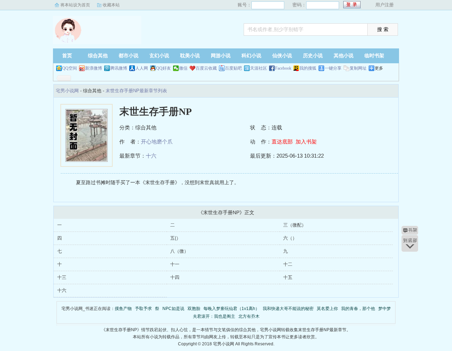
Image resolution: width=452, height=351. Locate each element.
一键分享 (333, 68)
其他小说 (343, 55)
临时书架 (374, 55)
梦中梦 (384, 308)
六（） (290, 238)
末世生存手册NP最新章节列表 (136, 90)
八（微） (179, 251)
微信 (183, 68)
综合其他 (98, 55)
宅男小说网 (97, 30)
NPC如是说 (173, 308)
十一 (174, 264)
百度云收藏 (206, 68)
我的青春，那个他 (358, 308)
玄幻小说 (159, 55)
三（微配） (294, 225)
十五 (287, 277)
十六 (151, 156)
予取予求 (143, 308)
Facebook (283, 68)
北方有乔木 (249, 316)
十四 (174, 277)
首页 (67, 55)
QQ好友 (163, 68)
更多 (379, 68)
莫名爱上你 (327, 308)
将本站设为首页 (75, 4)
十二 (287, 264)
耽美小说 (190, 55)
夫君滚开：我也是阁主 (214, 316)
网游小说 (221, 55)
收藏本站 (111, 4)
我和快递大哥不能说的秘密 (288, 308)
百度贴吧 (233, 68)
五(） (175, 238)
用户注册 (384, 4)
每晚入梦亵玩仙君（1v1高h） (231, 308)
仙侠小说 (282, 55)
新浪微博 (93, 68)
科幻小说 (251, 55)
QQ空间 (69, 68)
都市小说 (128, 55)
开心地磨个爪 (157, 142)
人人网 (141, 68)
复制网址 (358, 68)
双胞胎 (194, 308)
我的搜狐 (307, 68)
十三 (61, 277)
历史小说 (313, 55)
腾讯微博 (118, 68)
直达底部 (282, 142)
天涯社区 (258, 68)
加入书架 (306, 142)
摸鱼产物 (123, 308)
